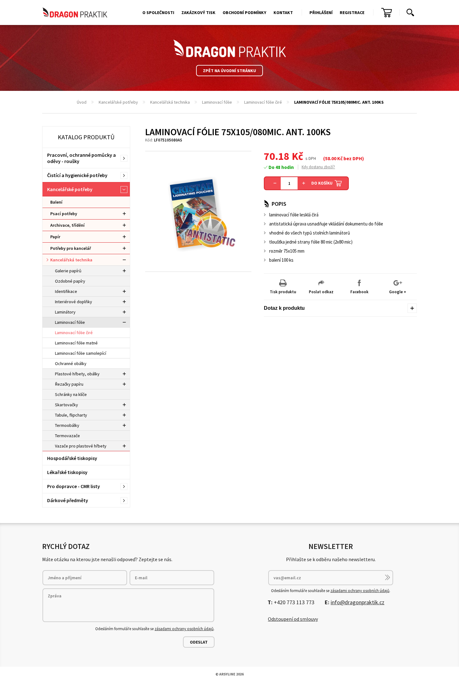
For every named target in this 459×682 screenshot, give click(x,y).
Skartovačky (66, 405)
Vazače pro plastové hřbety (80, 446)
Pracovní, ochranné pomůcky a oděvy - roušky (81, 158)
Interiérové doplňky (73, 301)
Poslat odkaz (321, 291)
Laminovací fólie (217, 102)
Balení (56, 202)
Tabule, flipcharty (71, 415)
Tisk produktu (283, 291)
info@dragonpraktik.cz (357, 602)
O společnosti (158, 12)
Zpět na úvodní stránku (229, 70)
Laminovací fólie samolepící (80, 353)
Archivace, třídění (67, 225)
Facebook (359, 291)
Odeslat (199, 642)
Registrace (352, 12)
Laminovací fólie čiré (263, 102)
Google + (397, 291)
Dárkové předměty (67, 500)
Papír (55, 237)
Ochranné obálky (70, 363)
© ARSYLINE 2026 (229, 674)
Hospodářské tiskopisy (72, 458)
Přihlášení (321, 12)
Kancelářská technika (170, 102)
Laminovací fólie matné (76, 343)
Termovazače (67, 435)
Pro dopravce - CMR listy (73, 486)
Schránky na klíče (71, 394)
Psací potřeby (63, 213)
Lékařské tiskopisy (67, 472)
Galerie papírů (68, 271)
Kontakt (283, 12)
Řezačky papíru (69, 384)
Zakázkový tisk (198, 12)
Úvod (81, 102)
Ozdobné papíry (70, 281)
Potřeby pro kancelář (70, 248)
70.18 (276, 156)
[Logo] (229, 48)
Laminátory (65, 312)
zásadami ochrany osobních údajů (184, 628)
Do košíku (322, 183)
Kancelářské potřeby (118, 102)
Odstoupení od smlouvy (293, 619)
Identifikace (66, 291)
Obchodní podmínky (244, 12)
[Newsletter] (387, 577)
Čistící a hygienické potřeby (77, 175)
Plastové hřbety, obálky (77, 374)
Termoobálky (67, 425)
